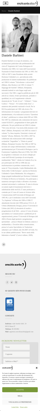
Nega (20, 396)
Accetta (20, 390)
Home (4, 11)
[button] (37, 368)
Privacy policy (24, 407)
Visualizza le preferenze (20, 402)
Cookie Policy (15, 407)
